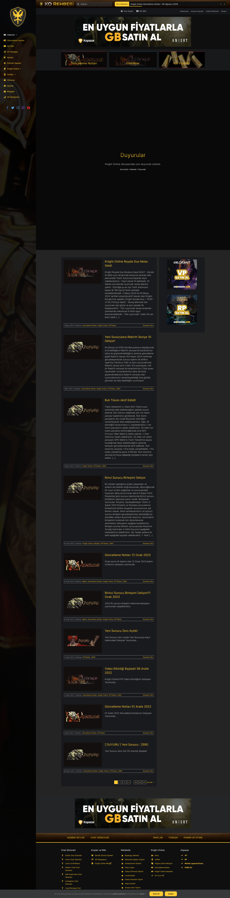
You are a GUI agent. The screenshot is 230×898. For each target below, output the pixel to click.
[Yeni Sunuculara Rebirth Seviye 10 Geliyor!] (82, 347)
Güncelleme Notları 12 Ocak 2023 (82, 562)
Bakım (85, 581)
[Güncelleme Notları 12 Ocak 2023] (82, 565)
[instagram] (18, 107)
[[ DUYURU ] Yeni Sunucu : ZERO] (82, 755)
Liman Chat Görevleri (73, 859)
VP (186, 855)
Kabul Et (156, 894)
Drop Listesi (129, 867)
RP (186, 859)
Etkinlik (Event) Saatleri (104, 855)
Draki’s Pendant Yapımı (134, 879)
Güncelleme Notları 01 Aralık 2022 (82, 713)
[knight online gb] (133, 32)
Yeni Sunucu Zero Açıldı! (82, 639)
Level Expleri (130, 875)
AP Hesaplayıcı (101, 859)
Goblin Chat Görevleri (73, 855)
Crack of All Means (72, 863)
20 (140, 782)
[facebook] (7, 107)
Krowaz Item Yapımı (132, 888)
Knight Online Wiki (102, 863)
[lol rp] (181, 310)
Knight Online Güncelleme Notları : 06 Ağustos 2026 (154, 4)
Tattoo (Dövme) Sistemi (134, 871)
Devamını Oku (148, 325)
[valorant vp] (181, 274)
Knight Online (103, 325)
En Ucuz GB (159, 875)
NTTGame (112, 325)
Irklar (157, 855)
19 (136, 782)
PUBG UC (188, 867)
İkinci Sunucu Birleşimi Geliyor (82, 485)
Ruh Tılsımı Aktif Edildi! (82, 408)
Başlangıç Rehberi (132, 855)
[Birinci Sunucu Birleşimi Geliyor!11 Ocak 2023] (82, 603)
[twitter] (12, 107)
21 (144, 782)
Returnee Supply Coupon (135, 859)
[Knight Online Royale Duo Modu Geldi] (82, 272)
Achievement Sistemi (133, 863)
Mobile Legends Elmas (194, 863)
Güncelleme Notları (89, 325)
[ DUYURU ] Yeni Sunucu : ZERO (82, 751)
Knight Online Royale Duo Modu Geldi (82, 268)
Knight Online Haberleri (164, 871)
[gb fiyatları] (133, 813)
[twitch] (23, 107)
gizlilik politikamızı (119, 894)
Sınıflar (157, 859)
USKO (118, 389)
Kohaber (97, 543)
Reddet (170, 894)
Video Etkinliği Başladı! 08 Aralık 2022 (82, 675)
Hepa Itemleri (130, 883)
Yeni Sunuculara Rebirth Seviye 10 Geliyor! (82, 344)
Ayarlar (142, 894)
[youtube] (28, 107)
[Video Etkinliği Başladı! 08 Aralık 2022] (82, 679)
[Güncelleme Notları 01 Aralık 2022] (82, 717)
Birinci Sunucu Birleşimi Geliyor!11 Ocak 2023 (82, 599)
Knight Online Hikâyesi (163, 863)
